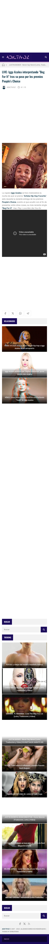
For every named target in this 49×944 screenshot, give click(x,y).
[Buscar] (46, 57)
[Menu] (3, 57)
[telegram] (28, 313)
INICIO (6, 939)
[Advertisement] (24, 27)
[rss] (29, 924)
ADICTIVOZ (11, 87)
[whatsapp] (20, 313)
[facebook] (5, 313)
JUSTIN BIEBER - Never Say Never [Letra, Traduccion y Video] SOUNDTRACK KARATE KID (28, 65)
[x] (13, 313)
